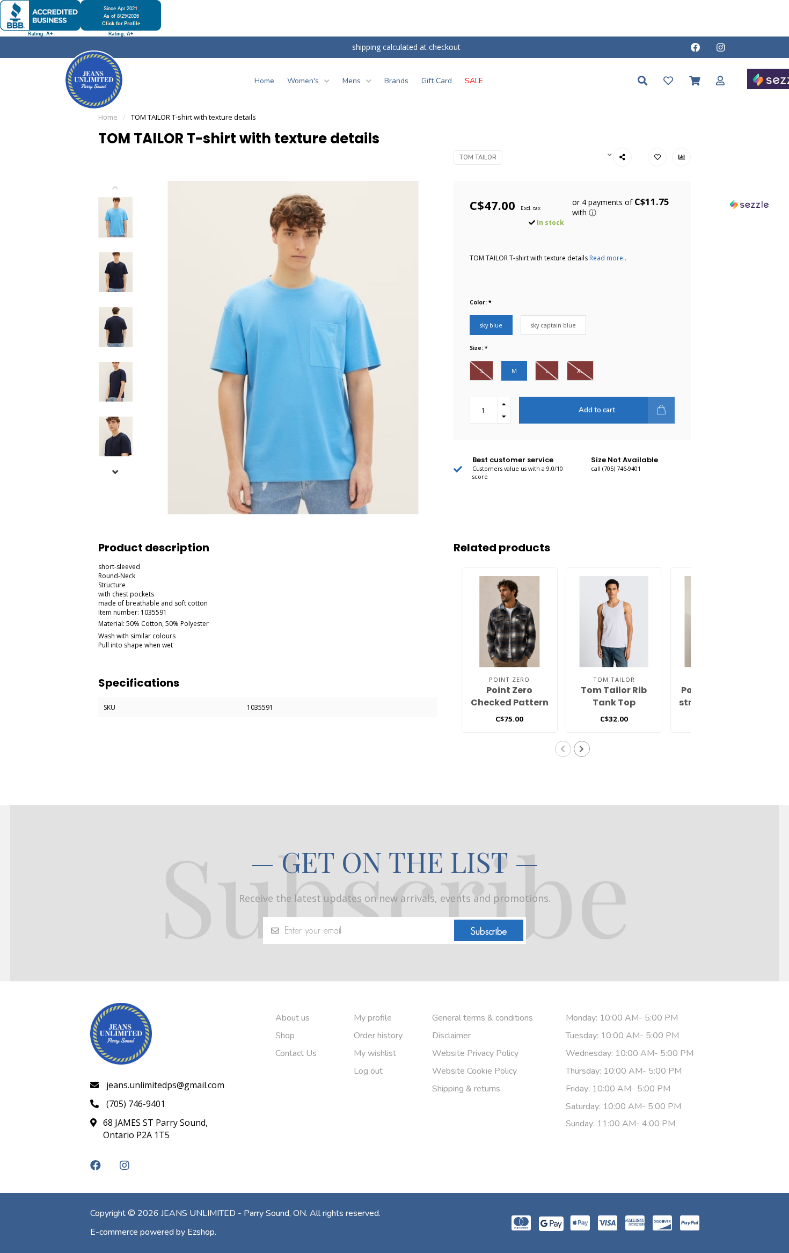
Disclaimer (451, 1035)
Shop (285, 1035)
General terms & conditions (482, 1018)
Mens (352, 81)
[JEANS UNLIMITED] (93, 79)
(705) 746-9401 (135, 1104)
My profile (373, 1018)
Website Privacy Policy (475, 1053)
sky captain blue (553, 325)
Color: (480, 302)
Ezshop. (201, 1232)
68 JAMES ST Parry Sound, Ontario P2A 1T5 (155, 1129)
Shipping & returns (466, 1089)
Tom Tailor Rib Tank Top (614, 696)
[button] (123, 189)
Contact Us (296, 1053)
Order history (378, 1035)
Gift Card (436, 81)
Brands (396, 81)
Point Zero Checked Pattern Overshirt (510, 702)
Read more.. (607, 258)
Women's (304, 81)
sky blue (491, 325)
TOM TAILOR (477, 158)
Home (264, 81)
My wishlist (375, 1053)
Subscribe (489, 931)
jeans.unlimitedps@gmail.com (165, 1085)
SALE (474, 81)
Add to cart (597, 410)
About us (292, 1018)
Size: (478, 348)
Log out (368, 1071)
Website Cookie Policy (474, 1071)
